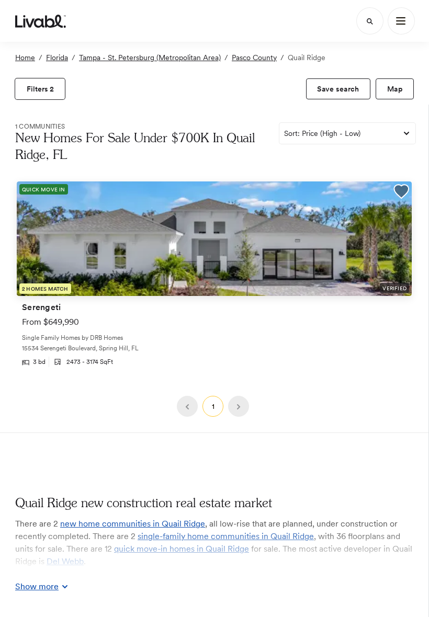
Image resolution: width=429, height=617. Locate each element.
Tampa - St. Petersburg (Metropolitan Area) (150, 57)
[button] (401, 192)
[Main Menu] (401, 21)
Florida (57, 57)
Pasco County (254, 57)
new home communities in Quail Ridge (132, 524)
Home (25, 57)
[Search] (370, 21)
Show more (37, 586)
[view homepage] (40, 21)
